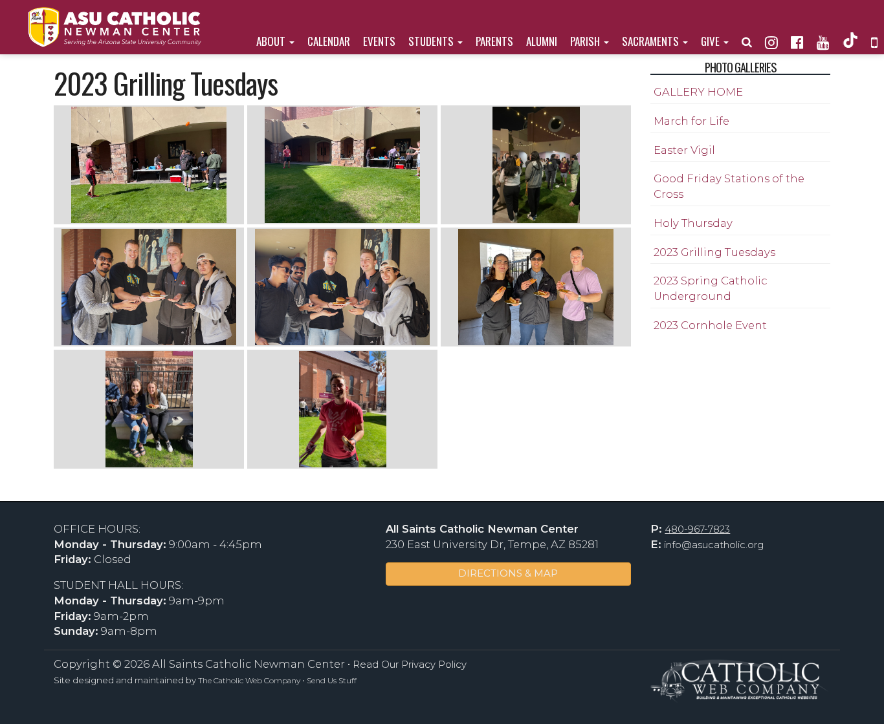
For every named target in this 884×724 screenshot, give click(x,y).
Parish (586, 41)
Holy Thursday (693, 223)
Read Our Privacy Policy (410, 664)
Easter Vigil (684, 150)
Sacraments (651, 41)
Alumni (541, 41)
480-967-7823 (697, 529)
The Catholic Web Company (249, 680)
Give (711, 41)
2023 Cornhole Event (710, 325)
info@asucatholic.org (714, 545)
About (272, 41)
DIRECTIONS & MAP (508, 573)
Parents (494, 41)
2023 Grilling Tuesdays (714, 252)
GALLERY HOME (698, 91)
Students (432, 41)
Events (379, 41)
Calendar (328, 41)
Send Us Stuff (332, 680)
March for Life (691, 120)
